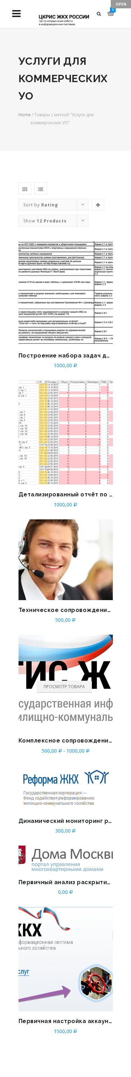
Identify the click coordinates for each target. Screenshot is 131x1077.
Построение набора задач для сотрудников (66, 355)
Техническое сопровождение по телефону (66, 610)
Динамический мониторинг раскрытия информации (66, 821)
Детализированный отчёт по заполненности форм (66, 494)
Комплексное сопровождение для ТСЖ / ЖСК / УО (66, 740)
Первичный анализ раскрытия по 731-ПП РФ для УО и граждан (66, 882)
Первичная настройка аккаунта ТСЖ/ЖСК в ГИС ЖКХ (66, 1021)
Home (25, 115)
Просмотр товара (64, 686)
